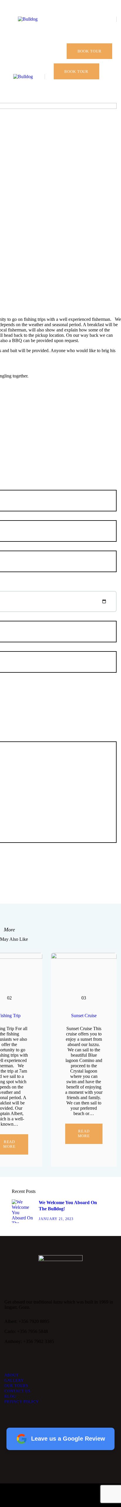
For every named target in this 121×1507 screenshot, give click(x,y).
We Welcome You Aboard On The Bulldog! (68, 1205)
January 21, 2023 (56, 1219)
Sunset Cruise (84, 1015)
